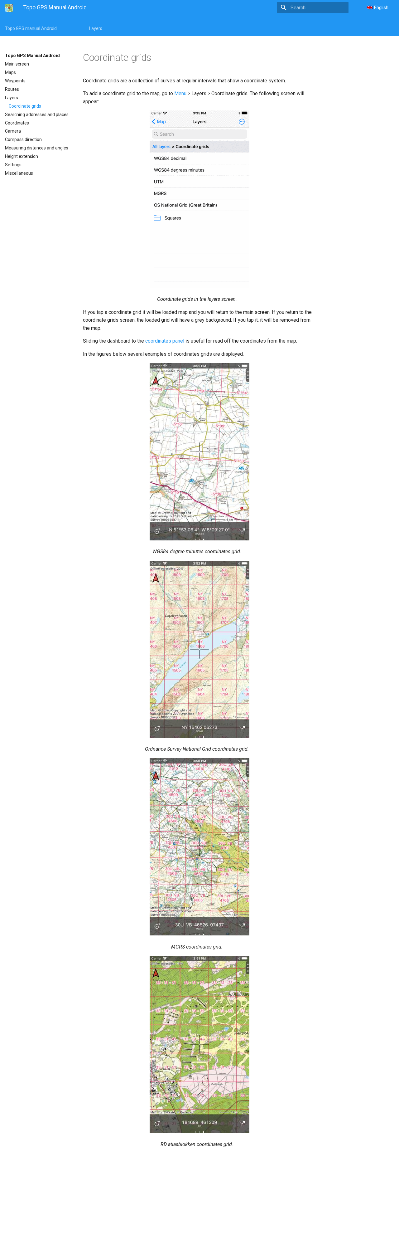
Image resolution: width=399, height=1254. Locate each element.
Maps (10, 72)
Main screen (17, 63)
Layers (95, 28)
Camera (13, 131)
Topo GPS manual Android (31, 28)
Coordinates (17, 122)
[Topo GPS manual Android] (9, 7)
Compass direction (23, 139)
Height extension (21, 156)
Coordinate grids (25, 106)
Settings (13, 164)
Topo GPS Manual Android (32, 55)
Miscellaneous (19, 173)
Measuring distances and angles (36, 147)
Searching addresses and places (37, 114)
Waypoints (15, 80)
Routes (12, 89)
